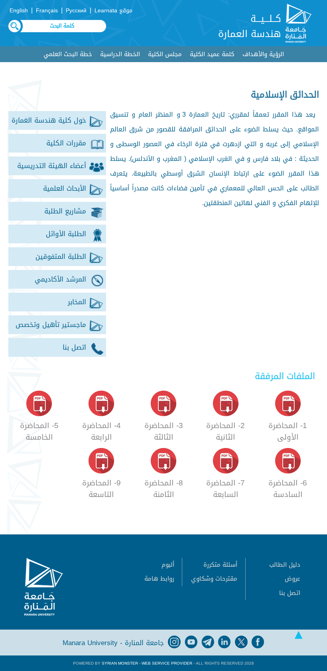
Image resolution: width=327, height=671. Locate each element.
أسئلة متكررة (220, 564)
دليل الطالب (284, 564)
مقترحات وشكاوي (214, 578)
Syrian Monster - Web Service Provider (147, 663)
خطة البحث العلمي (67, 54)
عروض (292, 578)
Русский (76, 10)
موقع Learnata (113, 10)
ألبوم (168, 564)
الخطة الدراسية (120, 54)
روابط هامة (159, 578)
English (19, 10)
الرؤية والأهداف (263, 54)
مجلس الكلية (165, 54)
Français (47, 10)
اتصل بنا (289, 593)
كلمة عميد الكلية (212, 54)
